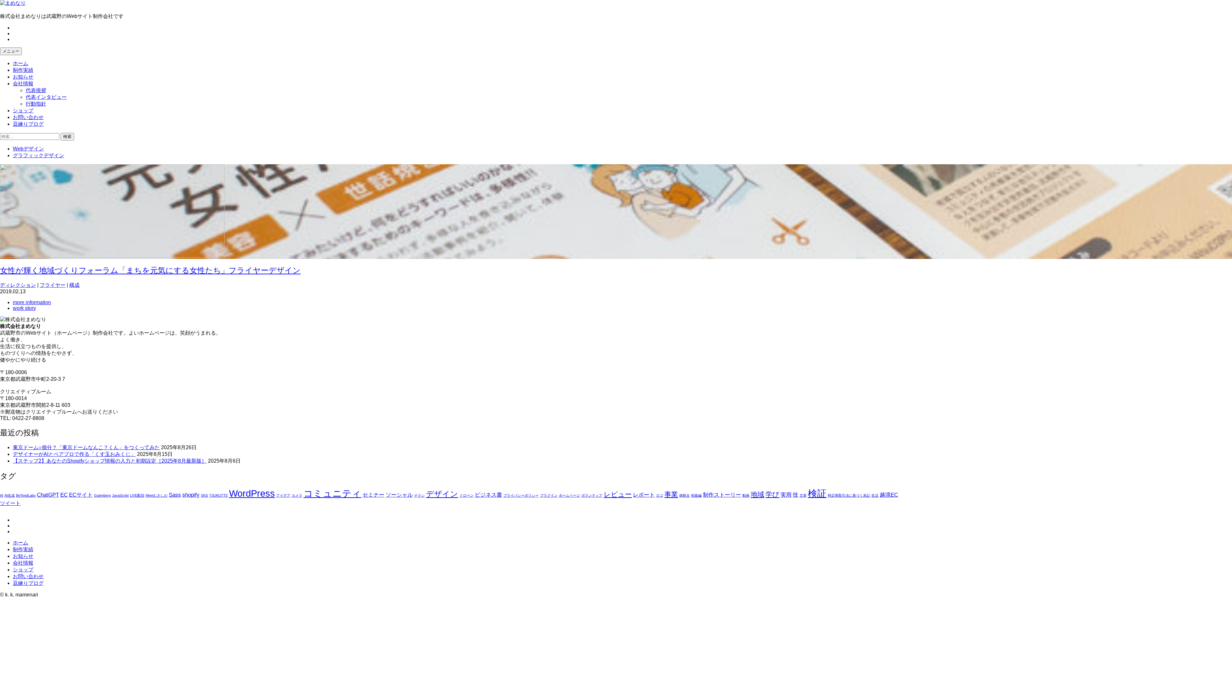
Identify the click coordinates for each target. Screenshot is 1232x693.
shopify (191, 495)
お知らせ (23, 77)
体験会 (684, 495)
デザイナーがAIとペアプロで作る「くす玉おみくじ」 (74, 454)
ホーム (20, 63)
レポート (644, 495)
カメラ (297, 495)
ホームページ (569, 495)
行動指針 (36, 104)
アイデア (283, 495)
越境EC (889, 495)
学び (772, 494)
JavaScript (120, 495)
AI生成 (9, 495)
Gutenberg (102, 495)
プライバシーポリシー (521, 495)
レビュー (618, 494)
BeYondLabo (26, 495)
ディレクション (18, 285)
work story (24, 308)
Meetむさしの (156, 495)
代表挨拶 (36, 90)
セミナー (373, 495)
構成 (74, 285)
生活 (874, 495)
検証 (817, 493)
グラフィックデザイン (38, 155)
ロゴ (659, 495)
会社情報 (23, 83)
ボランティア (592, 495)
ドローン (466, 495)
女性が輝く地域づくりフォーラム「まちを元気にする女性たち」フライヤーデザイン (150, 270)
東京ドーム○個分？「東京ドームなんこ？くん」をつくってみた (86, 447)
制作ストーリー (722, 495)
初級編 (696, 495)
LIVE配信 (137, 495)
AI (1, 495)
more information (32, 302)
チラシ (419, 495)
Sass (175, 495)
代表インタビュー (46, 97)
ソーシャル (399, 495)
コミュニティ (332, 493)
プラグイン (549, 495)
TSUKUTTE (218, 495)
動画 (745, 495)
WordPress (252, 493)
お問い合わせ (28, 117)
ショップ (23, 110)
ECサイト (81, 495)
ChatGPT (48, 495)
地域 (757, 494)
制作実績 (23, 70)
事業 (671, 494)
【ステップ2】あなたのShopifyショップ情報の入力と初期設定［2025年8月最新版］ (110, 461)
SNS (204, 495)
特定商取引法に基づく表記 (849, 495)
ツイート (10, 503)
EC (64, 495)
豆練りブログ (28, 124)
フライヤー (52, 285)
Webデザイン (28, 148)
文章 (803, 495)
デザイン (442, 494)
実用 (786, 495)
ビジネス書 (488, 495)
